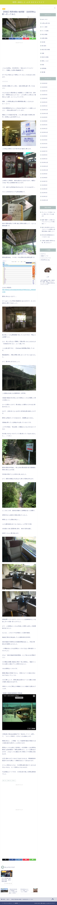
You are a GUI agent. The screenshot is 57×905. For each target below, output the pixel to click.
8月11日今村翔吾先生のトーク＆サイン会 (48, 236)
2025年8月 (44, 87)
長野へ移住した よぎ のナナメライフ (28, 2)
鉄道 (4, 8)
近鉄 (14, 780)
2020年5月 (44, 155)
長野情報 (44, 68)
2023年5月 (44, 136)
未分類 (43, 42)
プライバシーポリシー (7, 903)
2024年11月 (45, 109)
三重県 (5, 780)
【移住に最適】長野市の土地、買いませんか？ (48, 241)
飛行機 (43, 72)
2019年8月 (44, 177)
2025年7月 (44, 90)
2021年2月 (44, 143)
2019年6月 (44, 185)
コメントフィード (46, 258)
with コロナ (45, 19)
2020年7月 (44, 151)
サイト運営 (44, 26)
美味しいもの (45, 60)
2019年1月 (44, 196)
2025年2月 (44, 102)
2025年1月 (44, 105)
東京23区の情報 (46, 49)
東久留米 (44, 45)
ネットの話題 (45, 30)
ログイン (43, 253)
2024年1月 (44, 128)
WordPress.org (45, 259)
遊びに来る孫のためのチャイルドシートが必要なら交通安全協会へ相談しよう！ (48, 229)
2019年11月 (45, 166)
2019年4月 (44, 189)
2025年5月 (44, 94)
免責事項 (16, 903)
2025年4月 (44, 98)
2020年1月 (44, 158)
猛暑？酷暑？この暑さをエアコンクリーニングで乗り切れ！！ (48, 221)
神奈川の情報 (45, 57)
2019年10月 (45, 170)
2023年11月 (45, 132)
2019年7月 (44, 181)
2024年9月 (44, 117)
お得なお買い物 (46, 23)
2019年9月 (44, 173)
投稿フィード (44, 256)
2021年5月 (44, 139)
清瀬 (43, 53)
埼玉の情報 (44, 34)
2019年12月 (45, 162)
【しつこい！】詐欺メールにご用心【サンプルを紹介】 (48, 214)
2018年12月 (45, 200)
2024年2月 (44, 124)
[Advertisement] (19, 54)
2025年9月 (44, 83)
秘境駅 (10, 780)
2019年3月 (44, 192)
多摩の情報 (44, 38)
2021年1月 (44, 147)
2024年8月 (44, 121)
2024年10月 (45, 113)
